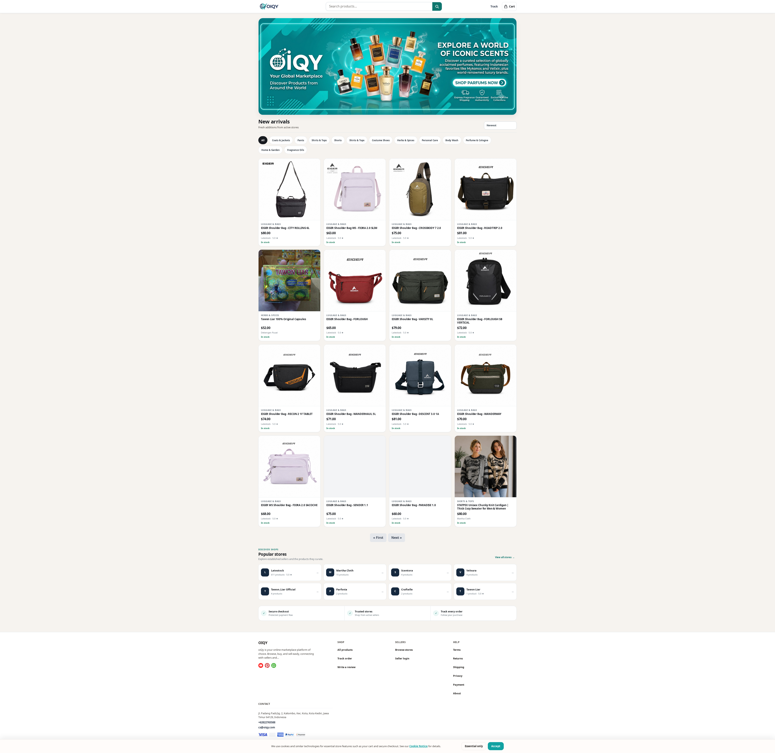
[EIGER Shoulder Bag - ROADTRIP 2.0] (485, 189)
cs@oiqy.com (266, 727)
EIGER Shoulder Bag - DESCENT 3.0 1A (415, 414)
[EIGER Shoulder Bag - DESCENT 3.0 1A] (420, 375)
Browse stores (404, 650)
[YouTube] (260, 665)
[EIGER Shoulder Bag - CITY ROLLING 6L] (289, 189)
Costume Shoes (381, 140)
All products (345, 650)
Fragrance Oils (295, 149)
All (263, 140)
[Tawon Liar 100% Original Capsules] (289, 280)
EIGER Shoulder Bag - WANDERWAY (479, 414)
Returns (458, 658)
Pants (300, 140)
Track (494, 6)
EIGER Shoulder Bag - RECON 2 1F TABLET (287, 414)
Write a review (346, 667)
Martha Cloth (464, 518)
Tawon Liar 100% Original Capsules (283, 319)
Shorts (338, 140)
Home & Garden (270, 149)
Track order (344, 658)
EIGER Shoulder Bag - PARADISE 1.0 (414, 505)
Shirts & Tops (319, 140)
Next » (396, 537)
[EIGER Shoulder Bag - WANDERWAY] (485, 375)
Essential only (474, 746)
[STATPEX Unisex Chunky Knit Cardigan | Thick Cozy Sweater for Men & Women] (485, 466)
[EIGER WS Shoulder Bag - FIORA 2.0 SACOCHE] (289, 466)
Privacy (457, 676)
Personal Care (430, 140)
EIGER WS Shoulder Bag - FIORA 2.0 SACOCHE (289, 505)
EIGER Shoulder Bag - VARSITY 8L (412, 319)
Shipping (458, 667)
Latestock (266, 238)
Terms (457, 650)
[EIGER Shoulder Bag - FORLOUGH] (355, 280)
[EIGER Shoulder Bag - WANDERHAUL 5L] (355, 375)
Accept (495, 746)
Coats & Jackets (281, 140)
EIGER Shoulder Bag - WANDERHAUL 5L (351, 414)
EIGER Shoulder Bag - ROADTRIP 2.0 (479, 228)
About (457, 693)
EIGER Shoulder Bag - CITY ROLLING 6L (285, 228)
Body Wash (451, 140)
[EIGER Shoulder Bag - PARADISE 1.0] (420, 466)
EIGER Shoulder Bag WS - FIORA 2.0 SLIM (351, 228)
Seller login (402, 658)
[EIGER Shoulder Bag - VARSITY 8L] (420, 280)
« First (378, 537)
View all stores (505, 557)
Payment (458, 684)
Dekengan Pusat (269, 332)
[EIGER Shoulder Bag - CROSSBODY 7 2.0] (420, 189)
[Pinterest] (267, 665)
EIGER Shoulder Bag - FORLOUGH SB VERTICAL (479, 320)
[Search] (437, 6)
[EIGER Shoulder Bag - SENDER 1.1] (355, 466)
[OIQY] (269, 6)
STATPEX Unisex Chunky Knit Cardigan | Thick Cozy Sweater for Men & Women (482, 506)
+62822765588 (266, 722)
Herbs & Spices (405, 140)
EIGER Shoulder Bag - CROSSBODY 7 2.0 (416, 228)
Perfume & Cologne (477, 140)
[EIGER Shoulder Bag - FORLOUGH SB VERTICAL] (485, 280)
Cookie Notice (418, 746)
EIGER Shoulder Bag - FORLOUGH (347, 319)
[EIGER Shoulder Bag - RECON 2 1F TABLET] (289, 375)
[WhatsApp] (273, 665)
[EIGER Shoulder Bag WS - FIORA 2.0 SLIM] (355, 189)
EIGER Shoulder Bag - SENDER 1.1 (347, 505)
